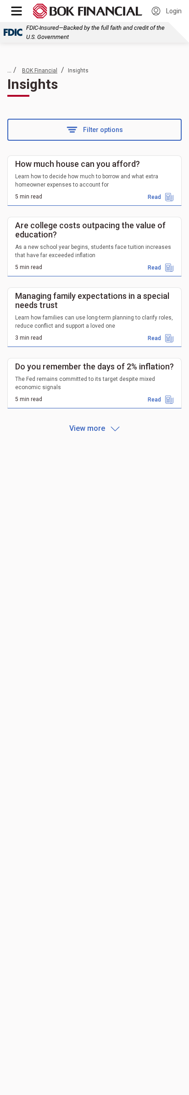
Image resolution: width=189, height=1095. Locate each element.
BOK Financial (39, 70)
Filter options (103, 129)
